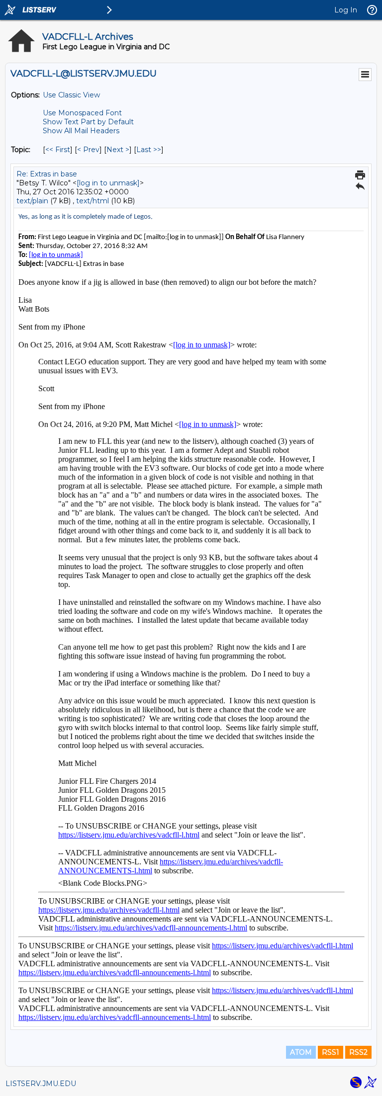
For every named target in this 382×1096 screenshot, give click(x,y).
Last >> (148, 149)
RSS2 (358, 1052)
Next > (117, 149)
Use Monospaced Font (82, 112)
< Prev (88, 149)
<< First (57, 149)
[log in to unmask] (108, 182)
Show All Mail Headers (81, 130)
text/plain (32, 200)
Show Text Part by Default (88, 121)
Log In (345, 9)
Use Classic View (71, 94)
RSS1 (330, 1052)
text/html (92, 200)
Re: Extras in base (46, 173)
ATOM (301, 1052)
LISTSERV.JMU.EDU (40, 1083)
